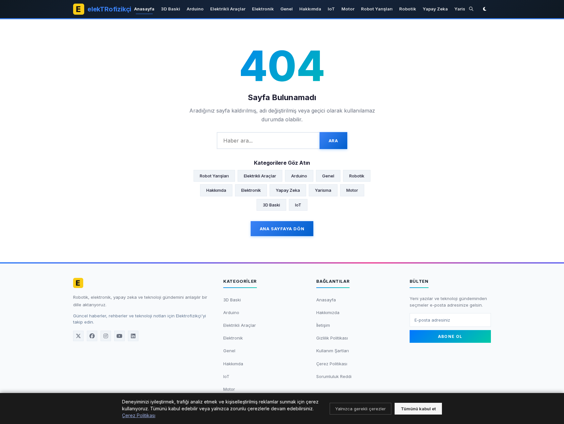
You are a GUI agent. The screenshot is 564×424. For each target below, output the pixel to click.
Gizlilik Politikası (332, 338)
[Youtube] (119, 336)
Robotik (407, 8)
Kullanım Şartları (332, 350)
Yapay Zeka (435, 8)
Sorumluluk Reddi (334, 376)
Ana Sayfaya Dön (282, 228)
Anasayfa (144, 8)
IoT (331, 8)
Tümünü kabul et (418, 408)
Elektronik (263, 8)
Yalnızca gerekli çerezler (360, 408)
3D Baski (170, 8)
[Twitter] (78, 336)
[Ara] (471, 9)
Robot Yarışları (377, 8)
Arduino (195, 8)
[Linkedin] (133, 336)
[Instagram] (106, 336)
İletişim (323, 325)
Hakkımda (310, 8)
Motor (347, 8)
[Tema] (484, 9)
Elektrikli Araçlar (227, 8)
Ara (333, 140)
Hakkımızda (327, 312)
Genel (286, 8)
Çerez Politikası (331, 363)
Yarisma (463, 8)
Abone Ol (450, 336)
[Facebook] (92, 336)
